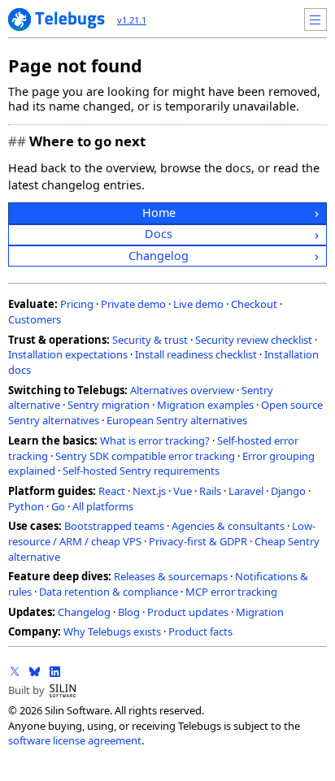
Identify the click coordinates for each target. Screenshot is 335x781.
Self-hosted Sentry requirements (141, 470)
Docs (158, 233)
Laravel (245, 491)
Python (26, 506)
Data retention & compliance (108, 591)
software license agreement (74, 740)
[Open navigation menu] (315, 19)
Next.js (149, 491)
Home (159, 212)
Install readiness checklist (196, 354)
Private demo (133, 304)
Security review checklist (253, 339)
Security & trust (150, 339)
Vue (182, 491)
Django (288, 491)
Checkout (254, 304)
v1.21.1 (131, 20)
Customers (34, 319)
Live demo (198, 304)
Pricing (77, 304)
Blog (129, 612)
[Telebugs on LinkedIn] (54, 671)
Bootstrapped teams (114, 525)
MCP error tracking (231, 591)
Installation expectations (68, 354)
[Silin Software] (63, 690)
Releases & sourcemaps (171, 576)
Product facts (200, 631)
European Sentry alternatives (177, 420)
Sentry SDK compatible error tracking (145, 456)
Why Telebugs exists (112, 631)
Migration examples (205, 404)
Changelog (158, 255)
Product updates (187, 612)
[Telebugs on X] (14, 671)
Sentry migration (108, 404)
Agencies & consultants (228, 525)
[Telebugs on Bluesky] (34, 671)
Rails (210, 491)
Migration (260, 612)
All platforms (102, 506)
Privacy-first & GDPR (198, 541)
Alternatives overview (182, 390)
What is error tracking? (155, 440)
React (111, 491)
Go (58, 506)
